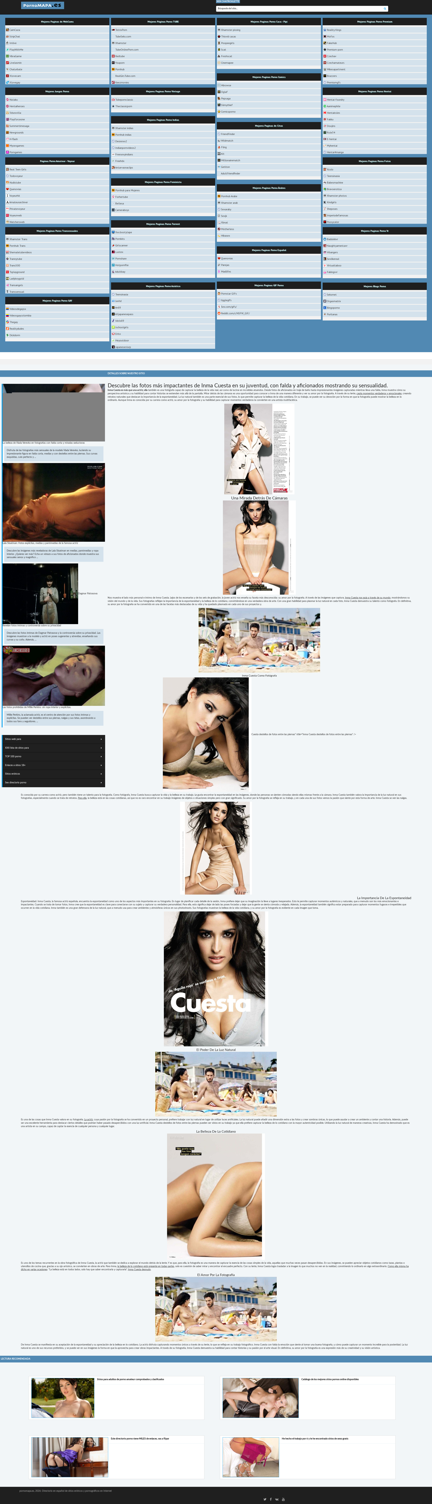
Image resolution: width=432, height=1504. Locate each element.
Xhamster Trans (18, 239)
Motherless (227, 229)
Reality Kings (334, 30)
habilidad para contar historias (150, 393)
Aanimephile (333, 106)
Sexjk (224, 216)
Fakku (330, 119)
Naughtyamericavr (337, 245)
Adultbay (120, 271)
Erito (118, 333)
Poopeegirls (227, 43)
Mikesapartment (336, 69)
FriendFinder (228, 134)
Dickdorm (14, 335)
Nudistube (15, 182)
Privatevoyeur (17, 208)
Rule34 (331, 132)
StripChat (14, 36)
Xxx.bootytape (123, 232)
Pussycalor (333, 222)
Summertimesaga (19, 126)
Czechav (331, 56)
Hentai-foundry (335, 99)
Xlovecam (15, 76)
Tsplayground (16, 272)
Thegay (13, 322)
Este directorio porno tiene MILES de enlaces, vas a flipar (140, 1439)
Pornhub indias (123, 134)
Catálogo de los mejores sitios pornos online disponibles (330, 1379)
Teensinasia (333, 176)
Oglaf (224, 92)
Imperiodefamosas (337, 215)
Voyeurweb (15, 215)
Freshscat (226, 56)
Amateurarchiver (18, 202)
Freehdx (119, 161)
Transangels (16, 285)
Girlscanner (121, 245)
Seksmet (332, 294)
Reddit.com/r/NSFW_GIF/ (235, 313)
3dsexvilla (15, 112)
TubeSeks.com (123, 36)
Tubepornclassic (124, 99)
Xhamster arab (229, 202)
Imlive (13, 43)
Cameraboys (122, 210)
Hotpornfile (122, 265)
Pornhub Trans (17, 245)
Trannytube (15, 258)
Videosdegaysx (17, 309)
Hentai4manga (335, 152)
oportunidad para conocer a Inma (257, 393)
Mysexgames (16, 145)
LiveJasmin (15, 62)
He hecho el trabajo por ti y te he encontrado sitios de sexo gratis (315, 1439)
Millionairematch (230, 160)
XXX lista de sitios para (17, 748)
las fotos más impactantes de (166, 385)
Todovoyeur (16, 176)
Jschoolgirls (121, 327)
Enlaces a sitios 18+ (15, 765)
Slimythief (227, 105)
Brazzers (332, 76)
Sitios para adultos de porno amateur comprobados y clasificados (130, 1379)
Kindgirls (331, 202)
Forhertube (121, 196)
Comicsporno (228, 111)
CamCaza (14, 30)
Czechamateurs (335, 62)
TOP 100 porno (13, 756)
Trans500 (14, 265)
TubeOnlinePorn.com (127, 49)
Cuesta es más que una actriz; (128, 390)
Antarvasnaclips (124, 167)
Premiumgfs (334, 82)
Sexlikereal (333, 258)
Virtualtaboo (334, 265)
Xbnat (224, 222)
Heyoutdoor (122, 340)
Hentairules (333, 112)
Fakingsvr (332, 272)
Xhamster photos (337, 195)
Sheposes (332, 208)
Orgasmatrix (334, 301)
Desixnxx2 (121, 141)
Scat (223, 49)
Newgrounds (16, 132)
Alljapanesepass (124, 314)
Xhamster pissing (230, 30)
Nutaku (13, 99)
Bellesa (119, 203)
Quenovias (15, 189)
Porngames (15, 152)
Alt (222, 153)
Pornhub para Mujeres (127, 190)
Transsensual (16, 291)
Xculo (330, 169)
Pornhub (120, 69)
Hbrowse (226, 85)
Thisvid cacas (228, 36)
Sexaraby (226, 209)
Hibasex (225, 235)
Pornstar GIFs (229, 293)
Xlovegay (14, 82)
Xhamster (120, 43)
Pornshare (121, 258)
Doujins (331, 126)
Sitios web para (13, 739)
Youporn (120, 62)
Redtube (120, 56)
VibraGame (15, 56)
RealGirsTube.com (125, 76)
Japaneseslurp (123, 347)
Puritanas (332, 314)
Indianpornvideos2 (125, 147)
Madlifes (226, 271)
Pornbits (120, 238)
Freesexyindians (124, 154)
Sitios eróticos (12, 774)
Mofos (330, 36)
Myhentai (332, 145)
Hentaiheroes (17, 106)
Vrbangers (332, 252)
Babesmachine (335, 182)
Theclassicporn (123, 106)
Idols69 (119, 320)
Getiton (225, 166)
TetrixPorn (121, 30)
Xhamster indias (124, 128)
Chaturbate (15, 69)
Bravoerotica (334, 189)
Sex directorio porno (15, 782)
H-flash (13, 139)
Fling (224, 147)
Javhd (118, 301)
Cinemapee (227, 62)
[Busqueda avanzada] (385, 9)
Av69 (118, 307)
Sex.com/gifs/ (229, 306)
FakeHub (332, 43)
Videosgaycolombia (20, 315)
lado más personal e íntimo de (139, 598)
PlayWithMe (16, 49)
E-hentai (331, 139)
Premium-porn (335, 49)
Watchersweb (17, 222)
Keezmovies (122, 82)
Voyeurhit (14, 195)
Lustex (119, 252)
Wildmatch (227, 140)
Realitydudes (16, 328)
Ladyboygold (16, 278)
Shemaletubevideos (20, 252)
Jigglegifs (226, 300)
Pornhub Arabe (229, 196)
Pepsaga (226, 98)
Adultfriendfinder (230, 173)
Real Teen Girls (17, 169)
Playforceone (17, 119)
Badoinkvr (332, 239)
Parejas (225, 265)
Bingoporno (333, 307)
